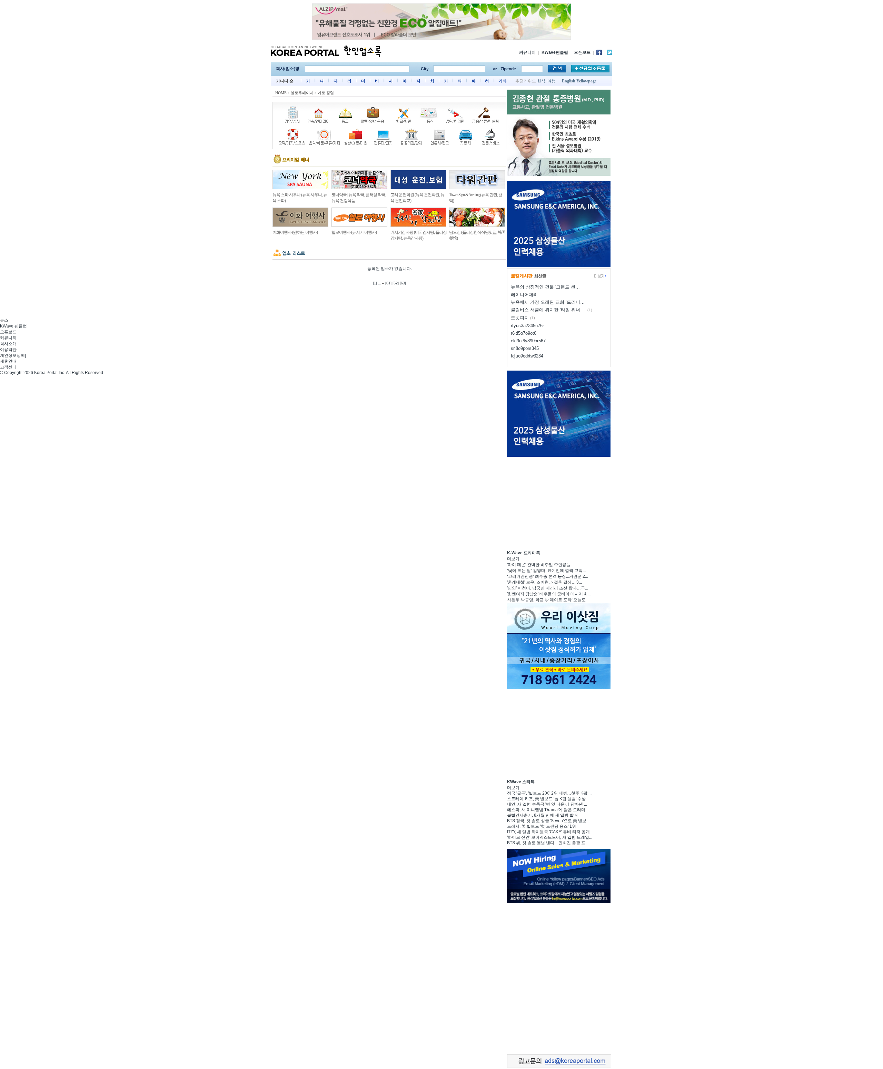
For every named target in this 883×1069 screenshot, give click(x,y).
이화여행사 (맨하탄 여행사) (295, 232)
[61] (388, 283)
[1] (375, 283)
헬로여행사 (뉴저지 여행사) (354, 232)
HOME (281, 93)
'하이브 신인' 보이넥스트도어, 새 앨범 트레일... (549, 837)
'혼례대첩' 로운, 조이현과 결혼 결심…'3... (544, 582)
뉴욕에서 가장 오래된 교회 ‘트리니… (548, 302)
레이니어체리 (524, 294)
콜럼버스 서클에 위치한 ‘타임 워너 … (548, 309)
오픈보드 (582, 52)
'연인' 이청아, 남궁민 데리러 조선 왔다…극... (547, 588)
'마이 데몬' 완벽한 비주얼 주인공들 (539, 564)
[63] (403, 283)
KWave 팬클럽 (13, 326)
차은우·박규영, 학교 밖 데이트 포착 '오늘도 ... (548, 599)
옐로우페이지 (302, 93)
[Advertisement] (559, 503)
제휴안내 (8, 361)
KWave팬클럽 (555, 52)
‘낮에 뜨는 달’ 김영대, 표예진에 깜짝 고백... (546, 570)
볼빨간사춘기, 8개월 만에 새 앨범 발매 (542, 815)
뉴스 (4, 320)
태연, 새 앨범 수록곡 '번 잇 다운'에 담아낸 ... (547, 804)
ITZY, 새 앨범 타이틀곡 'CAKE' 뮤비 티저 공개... (550, 831)
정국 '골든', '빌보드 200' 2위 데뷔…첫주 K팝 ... (549, 793)
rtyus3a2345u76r (527, 325)
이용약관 (8, 349)
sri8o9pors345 (525, 348)
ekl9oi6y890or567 (528, 340)
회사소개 (8, 343)
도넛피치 (520, 317)
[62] (396, 283)
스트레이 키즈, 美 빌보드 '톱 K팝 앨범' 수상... (548, 798)
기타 (502, 81)
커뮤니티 (527, 52)
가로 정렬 (326, 93)
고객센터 (8, 367)
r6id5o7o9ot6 (523, 333)
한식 (541, 81)
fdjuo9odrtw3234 (527, 356)
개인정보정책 (12, 355)
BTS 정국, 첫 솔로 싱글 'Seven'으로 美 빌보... (548, 820)
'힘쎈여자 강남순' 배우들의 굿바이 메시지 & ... (549, 594)
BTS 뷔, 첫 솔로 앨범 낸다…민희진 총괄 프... (547, 842)
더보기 (513, 558)
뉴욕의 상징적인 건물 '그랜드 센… (545, 287)
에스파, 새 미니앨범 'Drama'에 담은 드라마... (547, 809)
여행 (551, 81)
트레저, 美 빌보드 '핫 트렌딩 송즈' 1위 (541, 826)
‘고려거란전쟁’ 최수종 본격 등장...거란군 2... (547, 576)
